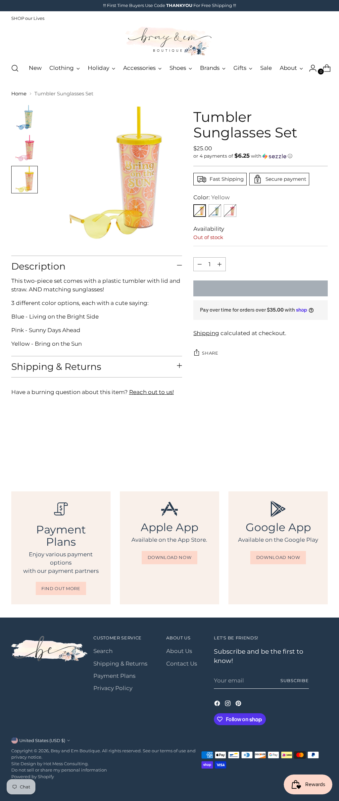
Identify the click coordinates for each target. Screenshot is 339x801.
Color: (211, 197)
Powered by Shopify (32, 776)
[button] (260, 156)
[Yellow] (199, 210)
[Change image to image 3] (24, 179)
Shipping (206, 333)
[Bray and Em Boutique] (169, 41)
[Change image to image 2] (24, 148)
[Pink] (230, 210)
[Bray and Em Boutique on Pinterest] (239, 704)
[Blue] (215, 210)
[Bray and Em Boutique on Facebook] (218, 704)
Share (210, 353)
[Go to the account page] (310, 68)
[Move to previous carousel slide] (307, 455)
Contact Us (181, 663)
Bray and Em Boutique (75, 750)
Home (18, 94)
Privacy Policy (112, 688)
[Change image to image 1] (24, 117)
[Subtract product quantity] (200, 264)
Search (103, 651)
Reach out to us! (151, 392)
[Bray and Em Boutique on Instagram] (228, 704)
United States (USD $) (42, 740)
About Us (179, 651)
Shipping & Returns (120, 663)
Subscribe (294, 680)
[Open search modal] (15, 68)
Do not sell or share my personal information (59, 770)
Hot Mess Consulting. (66, 763)
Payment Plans (114, 676)
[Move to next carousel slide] (322, 455)
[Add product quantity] (219, 264)
